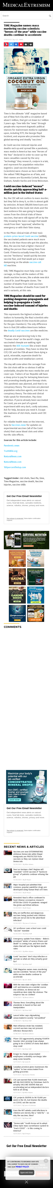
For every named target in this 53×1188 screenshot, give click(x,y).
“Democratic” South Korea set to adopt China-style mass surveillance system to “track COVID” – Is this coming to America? (31, 1127)
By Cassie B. (26, 1062)
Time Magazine (11, 481)
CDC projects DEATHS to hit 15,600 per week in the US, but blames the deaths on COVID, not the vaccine (30, 1100)
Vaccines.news (19, 425)
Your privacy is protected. (15, 518)
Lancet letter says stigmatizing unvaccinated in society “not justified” (29, 1016)
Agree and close (26, 1172)
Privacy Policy (22, 1167)
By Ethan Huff (27, 934)
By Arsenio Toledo (29, 1075)
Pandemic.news (11, 445)
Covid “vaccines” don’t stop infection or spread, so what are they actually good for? (30, 959)
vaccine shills (19, 484)
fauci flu (34, 478)
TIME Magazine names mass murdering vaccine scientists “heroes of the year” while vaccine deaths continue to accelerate (30, 973)
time (42, 478)
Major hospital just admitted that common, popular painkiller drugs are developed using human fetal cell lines (30, 887)
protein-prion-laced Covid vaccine (21, 236)
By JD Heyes (27, 880)
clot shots (24, 478)
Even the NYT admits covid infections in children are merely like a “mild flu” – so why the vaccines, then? (31, 1113)
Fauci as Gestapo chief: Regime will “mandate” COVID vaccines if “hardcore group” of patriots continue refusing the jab (30, 873)
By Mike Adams (28, 864)
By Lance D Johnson (29, 923)
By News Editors (28, 997)
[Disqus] (26, 665)
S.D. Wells (19, 40)
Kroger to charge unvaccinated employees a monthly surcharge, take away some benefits (29, 1056)
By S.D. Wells (27, 980)
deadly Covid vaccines (19, 330)
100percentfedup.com (15, 467)
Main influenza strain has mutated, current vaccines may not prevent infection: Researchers (28, 1028)
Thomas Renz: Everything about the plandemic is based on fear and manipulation (28, 1005)
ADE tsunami (22, 346)
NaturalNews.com (12, 456)
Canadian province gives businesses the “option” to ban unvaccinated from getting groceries (30, 1069)
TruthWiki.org (10, 451)
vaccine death (27, 481)
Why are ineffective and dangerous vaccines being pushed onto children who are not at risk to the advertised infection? (29, 917)
